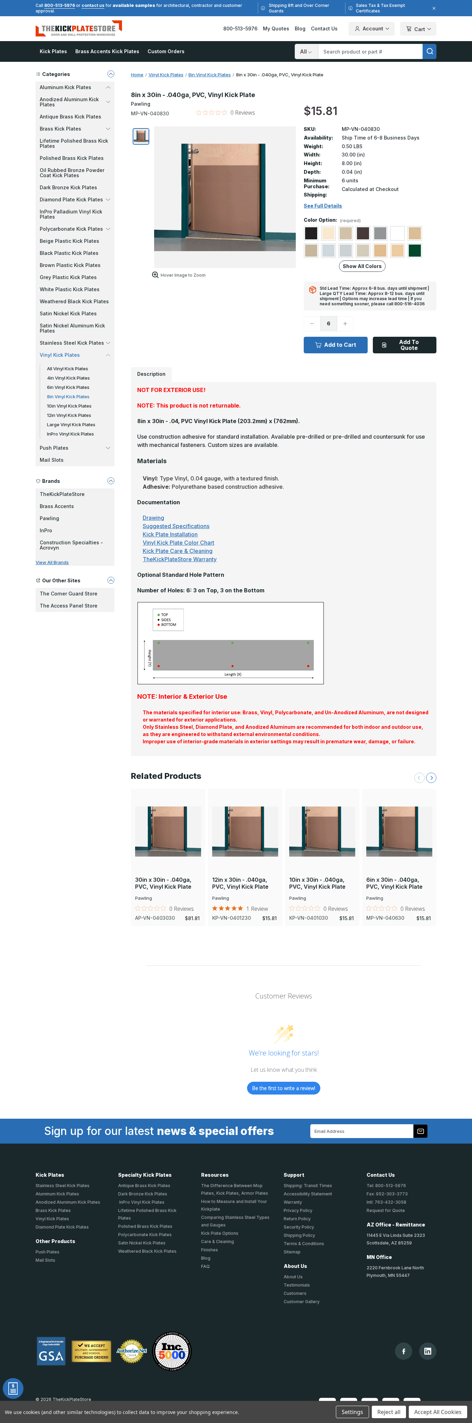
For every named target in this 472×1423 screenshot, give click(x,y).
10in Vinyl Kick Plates (69, 406)
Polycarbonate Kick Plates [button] (71, 229)
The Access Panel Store (68, 606)
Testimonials (297, 1285)
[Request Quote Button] (13, 1388)
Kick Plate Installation (170, 534)
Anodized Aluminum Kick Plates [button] (69, 101)
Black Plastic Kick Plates (69, 253)
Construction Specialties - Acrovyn (71, 545)
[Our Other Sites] (110, 580)
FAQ (205, 1266)
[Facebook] (403, 1351)
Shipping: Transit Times (308, 1185)
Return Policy (297, 1218)
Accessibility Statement (308, 1193)
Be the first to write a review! (283, 1088)
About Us (293, 1276)
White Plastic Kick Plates (70, 289)
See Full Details (323, 206)
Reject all (388, 1412)
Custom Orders (166, 51)
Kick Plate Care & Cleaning (178, 550)
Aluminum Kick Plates (57, 1193)
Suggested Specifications (176, 526)
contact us (93, 5)
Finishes (209, 1249)
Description (151, 374)
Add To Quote (409, 344)
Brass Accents (57, 506)
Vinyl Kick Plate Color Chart (178, 542)
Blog (300, 28)
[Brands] (110, 480)
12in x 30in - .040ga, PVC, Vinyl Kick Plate (240, 883)
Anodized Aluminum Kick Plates (68, 1202)
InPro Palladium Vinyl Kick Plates (71, 214)
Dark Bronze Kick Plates (68, 187)
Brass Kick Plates (53, 1210)
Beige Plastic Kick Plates (69, 241)
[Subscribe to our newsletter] (420, 1131)
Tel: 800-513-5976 (386, 1185)
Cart (419, 29)
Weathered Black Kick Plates (74, 301)
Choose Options (168, 819)
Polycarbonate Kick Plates (145, 1234)
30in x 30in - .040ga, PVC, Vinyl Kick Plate (163, 883)
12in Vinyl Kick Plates (69, 415)
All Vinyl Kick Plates (67, 368)
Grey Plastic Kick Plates (68, 277)
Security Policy (299, 1227)
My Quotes (276, 28)
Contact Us (324, 28)
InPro (46, 530)
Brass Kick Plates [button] (60, 129)
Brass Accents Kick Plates (107, 51)
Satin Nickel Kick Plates (68, 313)
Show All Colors (362, 266)
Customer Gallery (302, 1301)
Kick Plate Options (219, 1233)
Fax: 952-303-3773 (387, 1193)
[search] (429, 51)
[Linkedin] (427, 1351)
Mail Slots (52, 460)
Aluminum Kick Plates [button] (65, 87)
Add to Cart (340, 344)
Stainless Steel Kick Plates (62, 1185)
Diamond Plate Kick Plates (62, 1227)
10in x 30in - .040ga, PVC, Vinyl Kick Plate (317, 883)
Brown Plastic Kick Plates (70, 265)
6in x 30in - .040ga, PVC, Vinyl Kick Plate (394, 883)
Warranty (293, 1202)
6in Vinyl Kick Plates (68, 387)
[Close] (432, 8)
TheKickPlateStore (62, 494)
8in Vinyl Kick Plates (68, 396)
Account (373, 28)
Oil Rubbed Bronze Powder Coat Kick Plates (72, 172)
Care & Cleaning (217, 1241)
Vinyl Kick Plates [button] (60, 355)
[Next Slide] (431, 778)
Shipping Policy (299, 1235)
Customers (295, 1293)
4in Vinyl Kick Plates (68, 378)
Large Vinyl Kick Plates (71, 424)
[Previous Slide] (419, 778)
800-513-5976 (59, 5)
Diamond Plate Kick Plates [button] (71, 199)
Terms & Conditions (304, 1243)
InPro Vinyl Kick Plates (70, 434)
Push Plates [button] (54, 448)
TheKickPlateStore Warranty (180, 559)
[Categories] (110, 73)
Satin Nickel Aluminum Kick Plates (72, 328)
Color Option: (332, 220)
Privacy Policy (298, 1210)
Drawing (153, 517)
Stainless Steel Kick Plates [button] (72, 343)
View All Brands (52, 562)
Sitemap (292, 1251)
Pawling (49, 518)
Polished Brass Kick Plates (72, 158)
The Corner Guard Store (68, 593)
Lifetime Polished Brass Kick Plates (74, 143)
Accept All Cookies (438, 1412)
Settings (352, 1412)
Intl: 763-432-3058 (386, 1202)
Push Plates (47, 1251)
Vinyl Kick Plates (52, 1218)
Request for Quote (386, 1210)
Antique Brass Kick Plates (70, 117)
